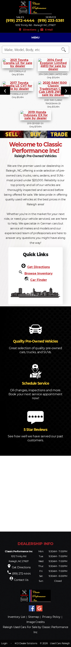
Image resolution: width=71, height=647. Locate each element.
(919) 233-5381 (51, 20)
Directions (27, 29)
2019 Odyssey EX (35, 123)
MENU (35, 37)
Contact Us (21, 580)
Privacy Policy (51, 617)
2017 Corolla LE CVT (17, 94)
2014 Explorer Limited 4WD (53, 74)
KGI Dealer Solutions (26, 643)
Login (4, 643)
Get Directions (38, 267)
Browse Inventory (38, 273)
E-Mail (46, 29)
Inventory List (16, 617)
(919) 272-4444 (20, 20)
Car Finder (38, 280)
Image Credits (36, 622)
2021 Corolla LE (17, 71)
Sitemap (33, 617)
